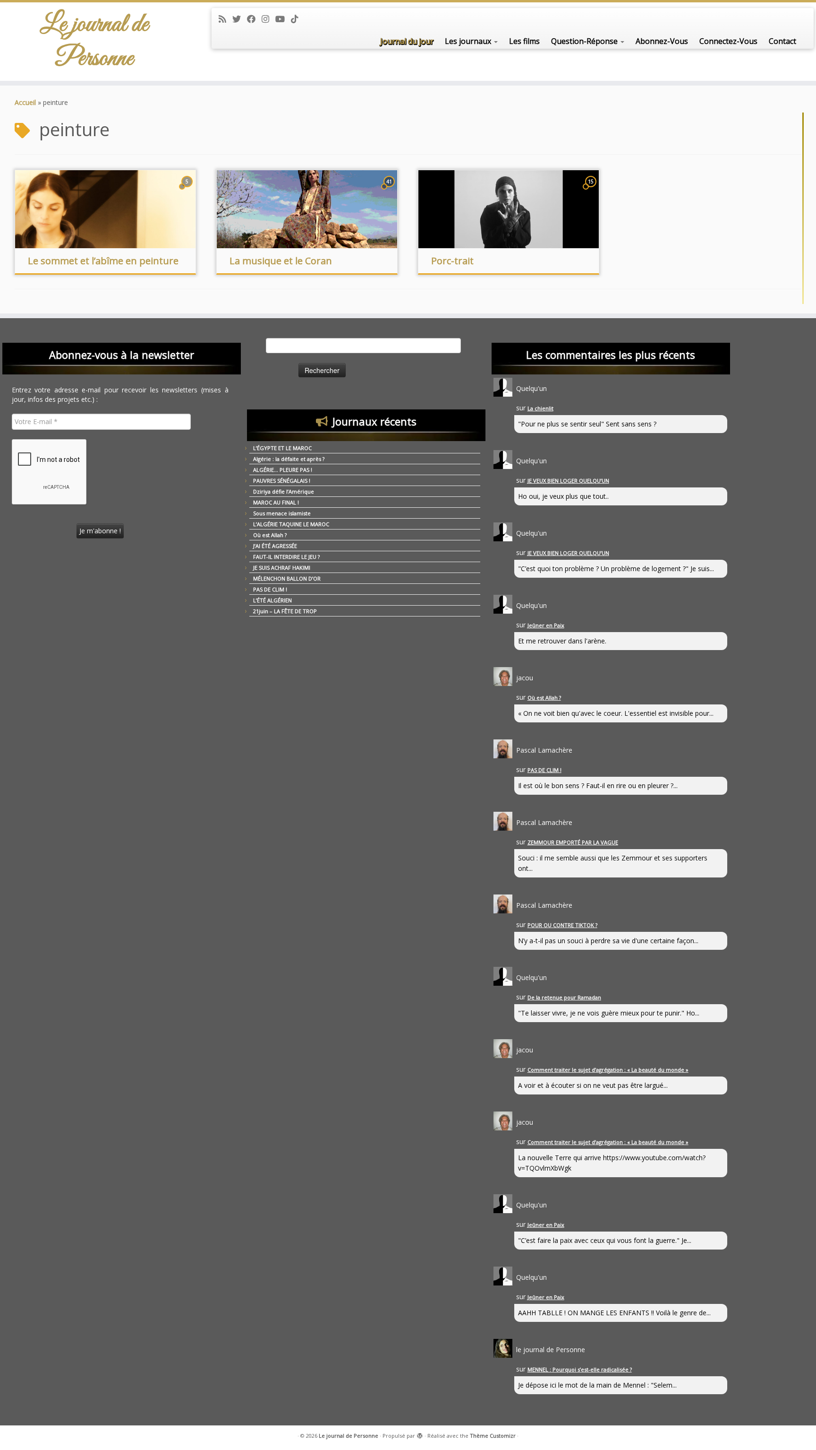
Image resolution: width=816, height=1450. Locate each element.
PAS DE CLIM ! (270, 589)
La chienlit (540, 408)
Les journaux (469, 41)
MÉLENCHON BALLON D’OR (287, 578)
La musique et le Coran (281, 260)
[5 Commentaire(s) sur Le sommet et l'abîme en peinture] (188, 190)
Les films (524, 41)
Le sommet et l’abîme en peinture (103, 260)
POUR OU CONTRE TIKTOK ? (562, 925)
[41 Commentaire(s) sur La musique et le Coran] (390, 190)
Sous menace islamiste (282, 513)
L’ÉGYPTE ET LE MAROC (282, 447)
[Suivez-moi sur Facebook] (254, 19)
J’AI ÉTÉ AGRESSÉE (275, 545)
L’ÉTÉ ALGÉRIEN (272, 600)
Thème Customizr (493, 1435)
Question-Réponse (585, 41)
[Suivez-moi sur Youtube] (283, 19)
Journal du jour (407, 41)
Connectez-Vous (728, 41)
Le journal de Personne (94, 41)
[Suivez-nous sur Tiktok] (298, 19)
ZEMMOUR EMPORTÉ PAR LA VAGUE (572, 842)
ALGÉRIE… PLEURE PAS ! (282, 469)
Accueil (25, 102)
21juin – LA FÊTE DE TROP (285, 611)
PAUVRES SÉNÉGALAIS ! (281, 480)
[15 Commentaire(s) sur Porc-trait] (591, 190)
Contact (782, 41)
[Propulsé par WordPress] (419, 1434)
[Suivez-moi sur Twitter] (239, 19)
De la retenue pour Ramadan (564, 997)
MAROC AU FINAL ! (276, 502)
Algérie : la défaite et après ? (288, 458)
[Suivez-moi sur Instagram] (268, 19)
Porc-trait (452, 260)
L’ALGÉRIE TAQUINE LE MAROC (291, 524)
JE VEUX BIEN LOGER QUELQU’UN (568, 480)
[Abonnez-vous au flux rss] (225, 19)
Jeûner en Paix (545, 625)
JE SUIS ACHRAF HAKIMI (281, 567)
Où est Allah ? (270, 534)
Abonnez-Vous (662, 41)
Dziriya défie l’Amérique (283, 491)
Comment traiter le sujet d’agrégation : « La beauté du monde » (607, 1069)
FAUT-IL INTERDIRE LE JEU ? (286, 556)
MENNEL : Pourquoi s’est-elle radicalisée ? (579, 1369)
